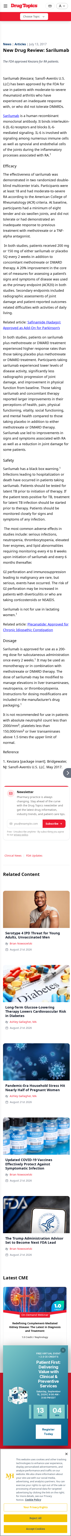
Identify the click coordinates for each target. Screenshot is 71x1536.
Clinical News (13, 855)
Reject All (35, 1518)
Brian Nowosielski (21, 943)
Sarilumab (11, 115)
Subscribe (52, 823)
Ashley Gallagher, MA (23, 1022)
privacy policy (21, 834)
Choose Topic (31, 16)
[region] (35, 1492)
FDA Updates (34, 855)
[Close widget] (63, 1350)
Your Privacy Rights (35, 1507)
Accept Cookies (35, 1529)
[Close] (66, 1454)
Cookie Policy (33, 1499)
